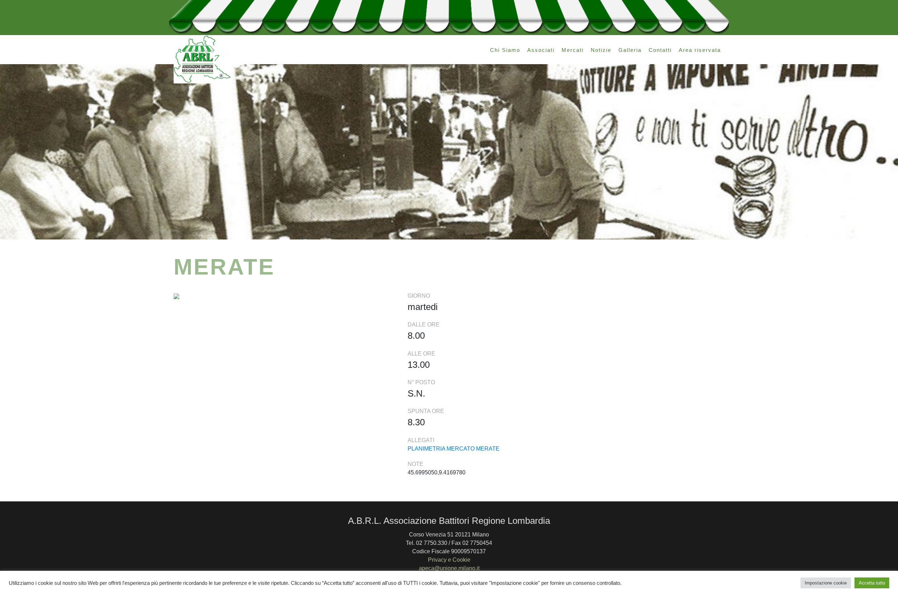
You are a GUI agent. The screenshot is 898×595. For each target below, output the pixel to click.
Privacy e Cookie (449, 560)
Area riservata (700, 50)
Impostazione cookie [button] (826, 583)
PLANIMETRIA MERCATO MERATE (454, 449)
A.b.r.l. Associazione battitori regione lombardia (203, 59)
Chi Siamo (505, 50)
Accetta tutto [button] (872, 583)
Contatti (660, 50)
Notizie (601, 50)
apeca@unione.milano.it (449, 568)
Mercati (573, 50)
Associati (541, 50)
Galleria (630, 50)
